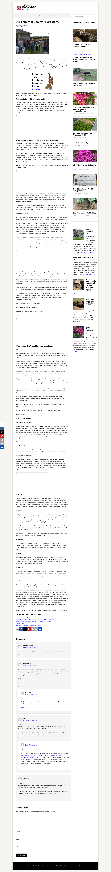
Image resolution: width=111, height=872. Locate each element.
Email (18, 839)
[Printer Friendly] (32, 629)
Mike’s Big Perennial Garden (89, 231)
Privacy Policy (59, 865)
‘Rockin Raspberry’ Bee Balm (90, 329)
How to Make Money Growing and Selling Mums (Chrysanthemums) (83, 109)
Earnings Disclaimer (69, 865)
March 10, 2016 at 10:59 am (29, 665)
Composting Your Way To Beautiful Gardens (82, 45)
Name (18, 831)
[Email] (36, 629)
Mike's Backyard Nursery (26, 7)
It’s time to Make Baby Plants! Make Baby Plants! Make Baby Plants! (35, 619)
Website (18, 847)
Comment (19, 815)
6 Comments (20, 26)
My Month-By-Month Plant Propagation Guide (82, 134)
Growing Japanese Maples (23, 618)
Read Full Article (89, 252)
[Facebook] (21, 629)
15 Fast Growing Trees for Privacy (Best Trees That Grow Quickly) (84, 59)
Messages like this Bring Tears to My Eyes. (28, 625)
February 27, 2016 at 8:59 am (32, 745)
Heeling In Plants (20, 623)
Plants (61, 651)
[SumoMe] (40, 629)
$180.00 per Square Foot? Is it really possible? (84, 190)
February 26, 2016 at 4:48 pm (30, 720)
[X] (25, 629)
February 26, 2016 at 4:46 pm (30, 779)
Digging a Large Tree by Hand (84, 22)
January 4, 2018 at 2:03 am (29, 647)
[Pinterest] (29, 629)
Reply (19, 655)
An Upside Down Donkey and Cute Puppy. (91, 302)
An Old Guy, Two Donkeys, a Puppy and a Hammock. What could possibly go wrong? (91, 285)
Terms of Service (79, 865)
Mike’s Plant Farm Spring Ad (83, 143)
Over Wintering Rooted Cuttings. (85, 213)
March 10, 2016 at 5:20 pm (31, 694)
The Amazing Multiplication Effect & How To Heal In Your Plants (34, 621)
